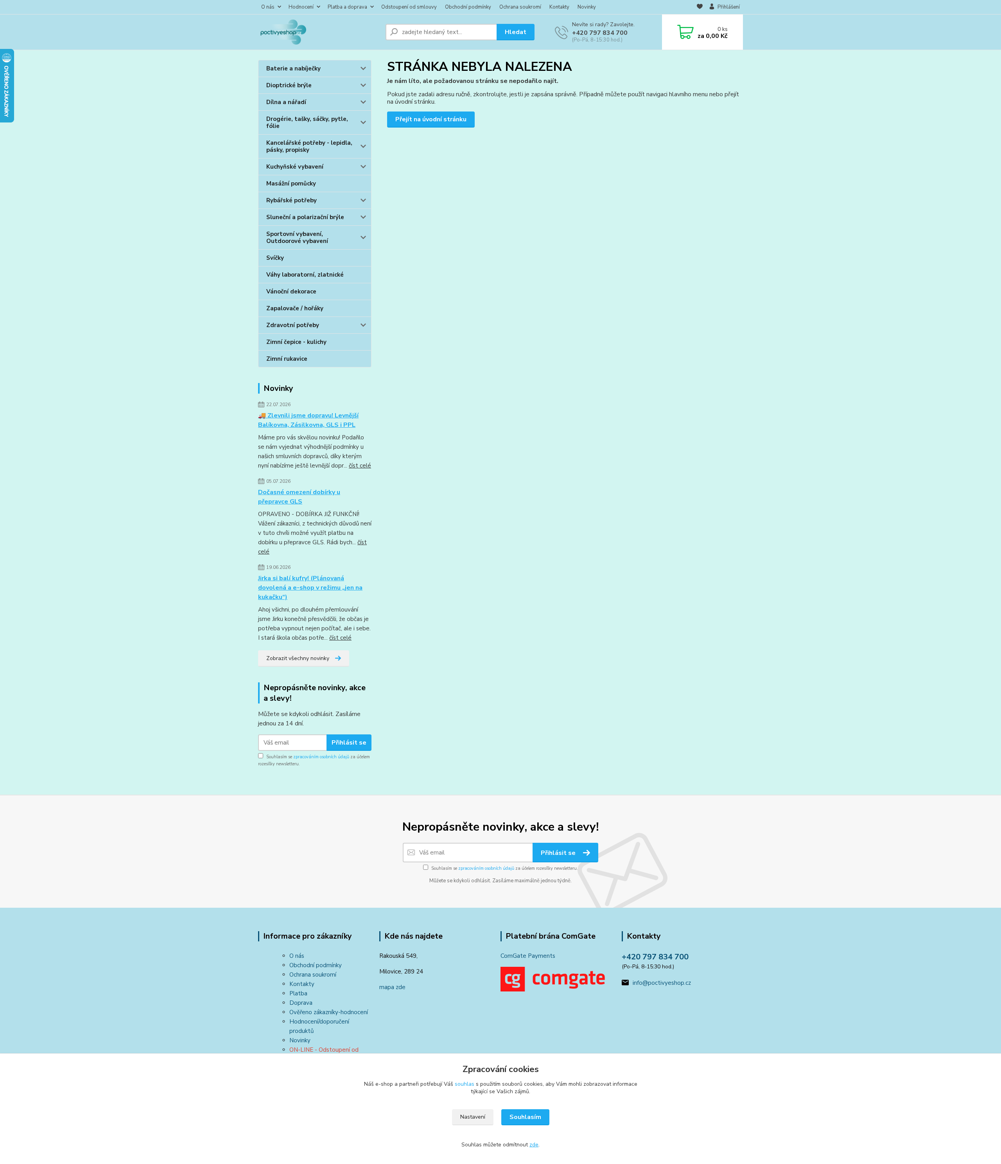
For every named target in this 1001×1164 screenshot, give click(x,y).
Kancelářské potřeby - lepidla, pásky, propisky (309, 146)
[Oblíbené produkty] (700, 7)
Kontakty (559, 7)
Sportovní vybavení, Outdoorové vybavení (297, 237)
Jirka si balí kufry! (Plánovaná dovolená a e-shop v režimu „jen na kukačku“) (310, 587)
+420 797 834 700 (600, 33)
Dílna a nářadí (286, 102)
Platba (298, 993)
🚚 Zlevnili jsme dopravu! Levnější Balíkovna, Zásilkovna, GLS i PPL (308, 420)
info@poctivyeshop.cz (662, 983)
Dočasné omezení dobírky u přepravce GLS (299, 497)
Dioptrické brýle (289, 85)
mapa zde (392, 987)
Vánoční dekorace (291, 291)
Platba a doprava (347, 7)
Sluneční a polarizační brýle (305, 217)
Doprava (300, 1003)
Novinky (587, 7)
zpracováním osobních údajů (321, 757)
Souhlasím (525, 1117)
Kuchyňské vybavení (294, 167)
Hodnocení (301, 7)
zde (533, 1144)
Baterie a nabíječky (293, 68)
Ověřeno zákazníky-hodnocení (328, 1012)
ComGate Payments (527, 956)
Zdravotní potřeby (292, 325)
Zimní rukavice (286, 359)
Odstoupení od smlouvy (409, 7)
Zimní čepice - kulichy (296, 342)
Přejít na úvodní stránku (430, 119)
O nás (267, 7)
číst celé (360, 466)
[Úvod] (318, 32)
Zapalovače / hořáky (294, 308)
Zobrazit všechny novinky (297, 658)
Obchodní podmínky (468, 7)
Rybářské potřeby (291, 200)
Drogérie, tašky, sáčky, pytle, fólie (307, 122)
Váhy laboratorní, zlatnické (305, 275)
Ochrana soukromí (520, 7)
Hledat (515, 32)
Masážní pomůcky (291, 183)
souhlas (464, 1084)
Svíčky (275, 258)
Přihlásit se (349, 742)
